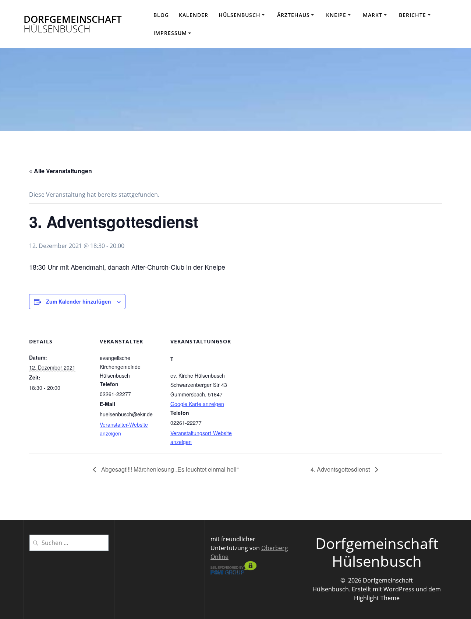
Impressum (170, 32)
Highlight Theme (377, 598)
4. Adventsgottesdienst (341, 469)
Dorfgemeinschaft (73, 24)
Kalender (193, 14)
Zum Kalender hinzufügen (78, 301)
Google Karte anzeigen (197, 404)
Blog (161, 14)
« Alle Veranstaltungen (60, 171)
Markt (372, 14)
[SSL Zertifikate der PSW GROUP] (233, 572)
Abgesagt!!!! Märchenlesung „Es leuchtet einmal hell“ (169, 469)
